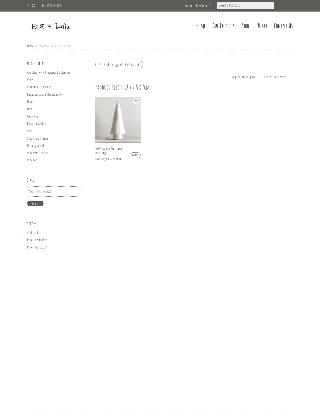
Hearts (30, 101)
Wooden (32, 160)
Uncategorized (35, 145)
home (201, 26)
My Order (201, 5)
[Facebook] (28, 5)
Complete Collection (39, 87)
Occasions (32, 116)
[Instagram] (33, 5)
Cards (30, 79)
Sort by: (268, 76)
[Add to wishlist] (136, 101)
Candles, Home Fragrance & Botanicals (48, 72)
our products (223, 26)
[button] (279, 5)
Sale (29, 131)
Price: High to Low (37, 247)
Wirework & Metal (37, 153)
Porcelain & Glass (36, 123)
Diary (262, 26)
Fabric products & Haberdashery (45, 94)
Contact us (283, 26)
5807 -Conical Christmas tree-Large (108, 150)
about (246, 26)
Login (135, 155)
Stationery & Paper (37, 138)
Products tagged (122, 64)
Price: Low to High (37, 239)
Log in (188, 5)
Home (30, 46)
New (29, 109)
